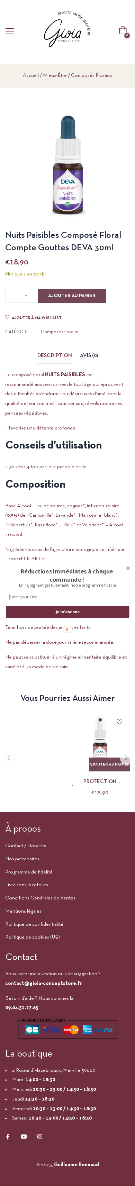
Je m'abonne (68, 611)
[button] (66, 575)
